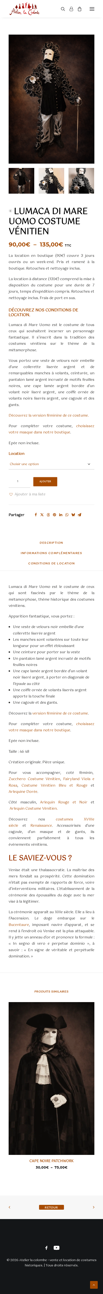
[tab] (51, 555)
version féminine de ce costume (60, 713)
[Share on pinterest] (54, 515)
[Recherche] (61, 9)
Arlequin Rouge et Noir (63, 802)
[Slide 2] (51, 181)
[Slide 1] (21, 181)
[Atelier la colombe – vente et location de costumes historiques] (24, 8)
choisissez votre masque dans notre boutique (51, 429)
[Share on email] (79, 515)
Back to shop (51, 1207)
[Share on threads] (48, 515)
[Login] (69, 9)
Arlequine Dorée (23, 792)
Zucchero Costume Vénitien (34, 779)
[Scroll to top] (94, 1285)
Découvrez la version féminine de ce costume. (49, 416)
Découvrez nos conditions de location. (43, 312)
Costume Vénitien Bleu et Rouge (54, 786)
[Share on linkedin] (60, 515)
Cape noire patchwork (51, 1161)
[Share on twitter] (42, 515)
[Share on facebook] (36, 515)
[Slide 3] (81, 181)
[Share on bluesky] (73, 515)
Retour (10, 211)
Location (16, 454)
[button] (92, 9)
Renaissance (41, 826)
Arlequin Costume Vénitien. (33, 809)
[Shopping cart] (77, 9)
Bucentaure (19, 925)
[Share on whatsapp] (67, 515)
